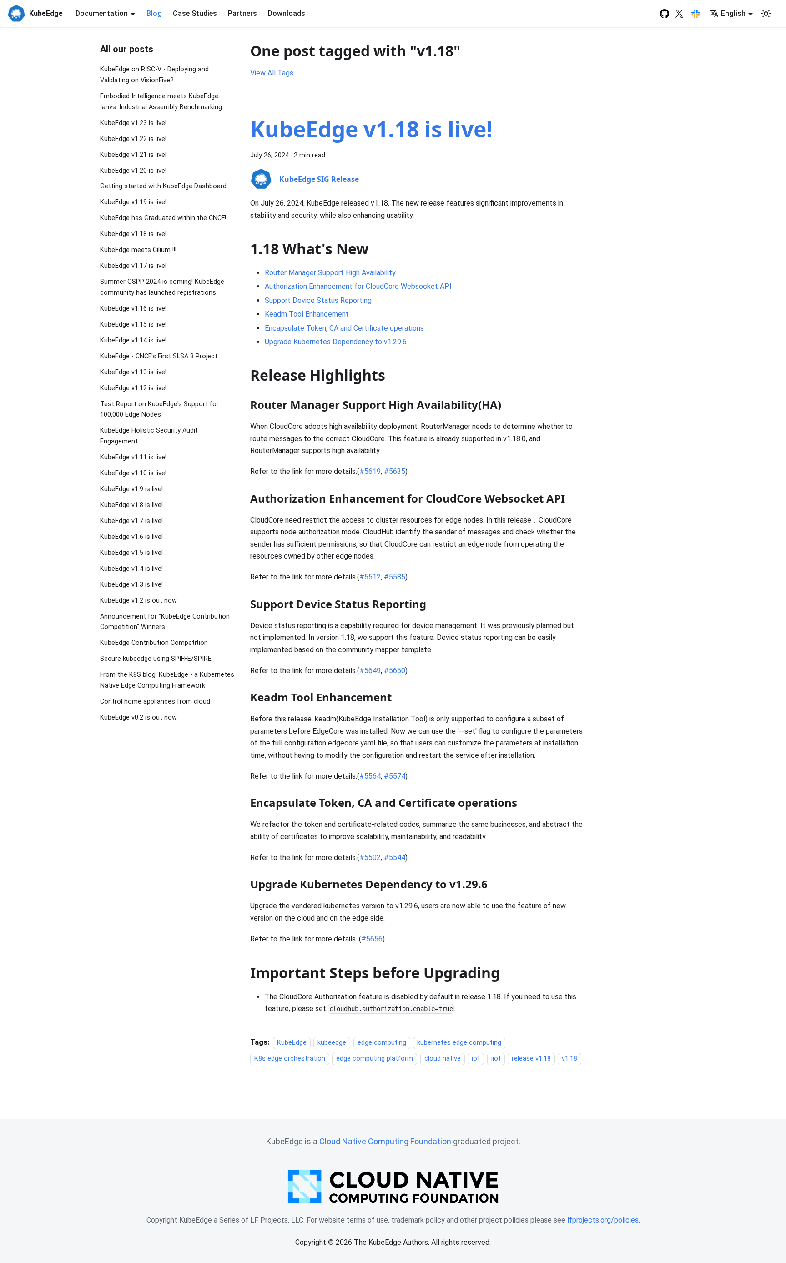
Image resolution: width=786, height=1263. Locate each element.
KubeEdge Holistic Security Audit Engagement (149, 436)
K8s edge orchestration (289, 1058)
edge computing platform (374, 1058)
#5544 (394, 857)
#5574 (394, 776)
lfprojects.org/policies (603, 1220)
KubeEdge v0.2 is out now (138, 717)
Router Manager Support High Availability (330, 272)
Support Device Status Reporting (318, 300)
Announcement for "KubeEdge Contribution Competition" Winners (165, 621)
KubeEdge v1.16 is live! (133, 308)
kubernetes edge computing (459, 1043)
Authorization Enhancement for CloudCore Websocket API (358, 286)
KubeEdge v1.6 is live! (131, 537)
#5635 (394, 471)
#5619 (370, 471)
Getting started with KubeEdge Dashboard (163, 186)
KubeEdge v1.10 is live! (133, 473)
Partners (242, 13)
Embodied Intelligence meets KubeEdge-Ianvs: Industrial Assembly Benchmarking (161, 101)
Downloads (286, 13)
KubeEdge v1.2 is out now (138, 600)
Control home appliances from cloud (155, 701)
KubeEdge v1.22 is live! (133, 138)
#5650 (394, 670)
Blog (154, 13)
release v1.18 (531, 1058)
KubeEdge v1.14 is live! (133, 340)
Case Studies (195, 13)
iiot (496, 1058)
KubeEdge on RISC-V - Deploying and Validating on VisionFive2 (154, 74)
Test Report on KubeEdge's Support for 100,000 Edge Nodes (159, 409)
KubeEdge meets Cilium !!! (138, 250)
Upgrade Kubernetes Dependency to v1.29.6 (336, 341)
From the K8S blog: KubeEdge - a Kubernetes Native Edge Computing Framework (167, 680)
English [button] (733, 13)
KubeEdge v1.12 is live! (133, 388)
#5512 (370, 577)
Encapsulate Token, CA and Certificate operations (344, 328)
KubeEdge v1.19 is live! (133, 202)
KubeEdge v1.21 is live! (133, 154)
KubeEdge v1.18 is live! (133, 234)
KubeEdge (292, 1043)
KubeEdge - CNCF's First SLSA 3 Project (158, 356)
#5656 (372, 939)
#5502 (370, 857)
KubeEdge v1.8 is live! (131, 505)
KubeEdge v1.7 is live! (131, 521)
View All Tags (271, 73)
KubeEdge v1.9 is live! (131, 489)
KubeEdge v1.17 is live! (133, 266)
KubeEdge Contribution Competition (154, 643)
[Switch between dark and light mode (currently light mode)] (766, 13)
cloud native (442, 1058)
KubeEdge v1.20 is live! (133, 170)
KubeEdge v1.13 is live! (133, 372)
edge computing (382, 1043)
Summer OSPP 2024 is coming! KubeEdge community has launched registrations (162, 287)
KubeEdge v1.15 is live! (133, 324)
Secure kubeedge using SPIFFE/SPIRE (156, 659)
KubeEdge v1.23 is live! (133, 122)
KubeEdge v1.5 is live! (131, 553)
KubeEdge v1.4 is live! (131, 569)
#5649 (370, 670)
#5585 (394, 577)
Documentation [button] (102, 13)
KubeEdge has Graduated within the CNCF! (163, 218)
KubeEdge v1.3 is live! (131, 584)
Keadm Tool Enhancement (307, 314)
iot (476, 1058)
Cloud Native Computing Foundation (385, 1141)
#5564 (370, 776)
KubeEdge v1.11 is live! (133, 457)
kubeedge (331, 1043)
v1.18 (569, 1058)
